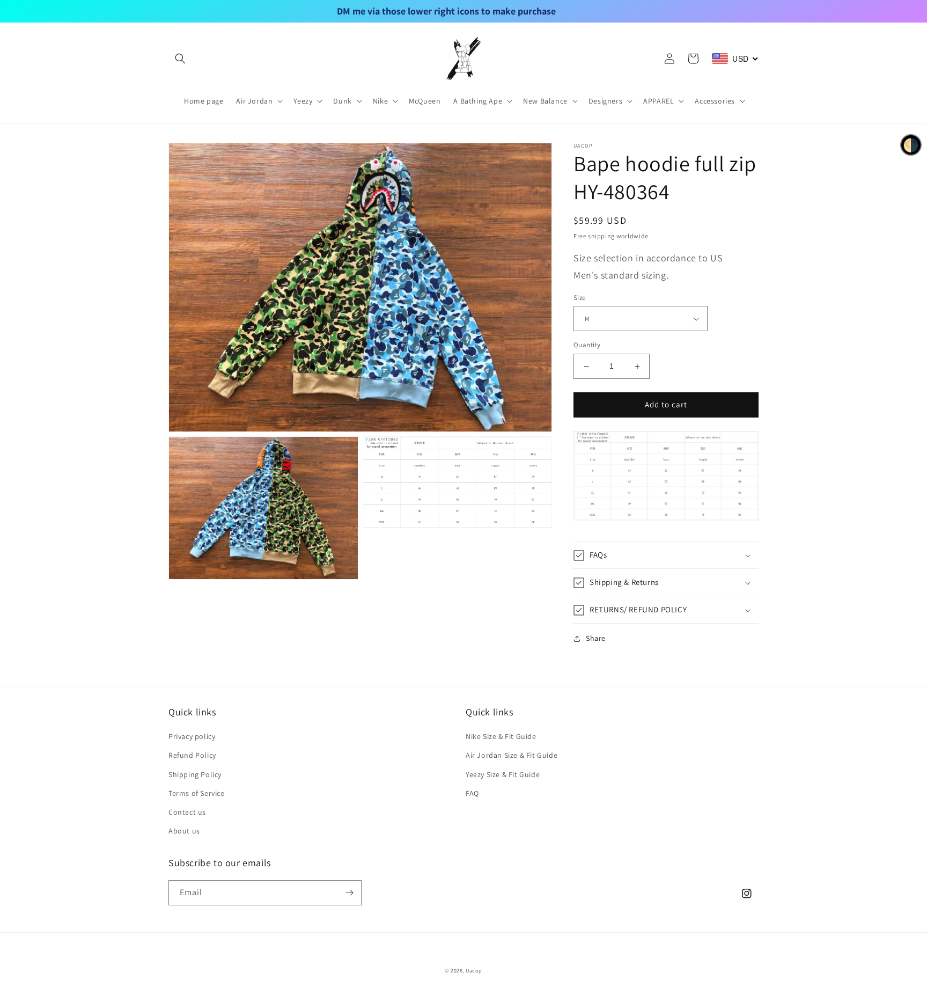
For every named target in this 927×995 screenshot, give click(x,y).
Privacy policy (191, 736)
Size (579, 297)
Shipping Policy (195, 774)
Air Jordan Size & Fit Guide (511, 755)
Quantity (586, 345)
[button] (180, 58)
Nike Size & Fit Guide (501, 736)
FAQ (472, 793)
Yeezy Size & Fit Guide (503, 774)
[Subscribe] (349, 892)
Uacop (474, 970)
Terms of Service (196, 793)
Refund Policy (192, 755)
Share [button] (596, 638)
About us (184, 831)
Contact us (187, 812)
